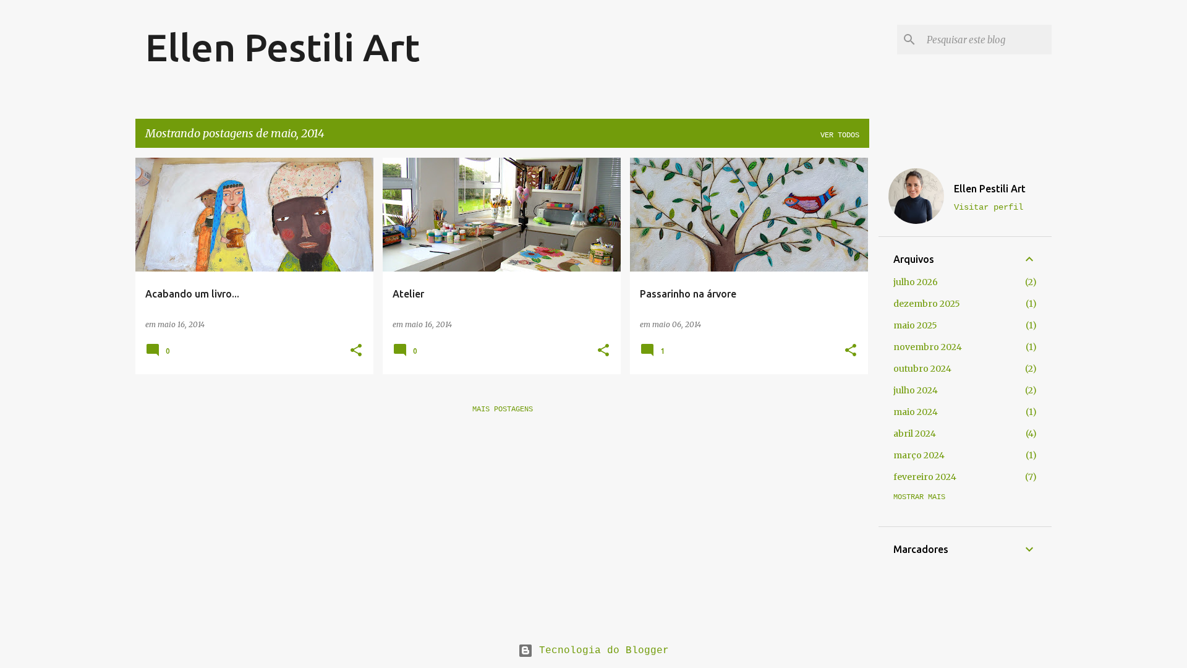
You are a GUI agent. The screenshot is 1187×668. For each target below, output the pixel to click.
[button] (356, 351)
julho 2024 (915, 390)
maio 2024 (915, 411)
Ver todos (839, 135)
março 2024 (919, 455)
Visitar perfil (988, 207)
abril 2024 (914, 433)
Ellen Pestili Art (282, 47)
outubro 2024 (922, 368)
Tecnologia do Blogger (601, 650)
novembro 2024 (927, 347)
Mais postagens (502, 409)
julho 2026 (915, 282)
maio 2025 (915, 325)
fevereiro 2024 (924, 476)
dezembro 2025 (926, 303)
